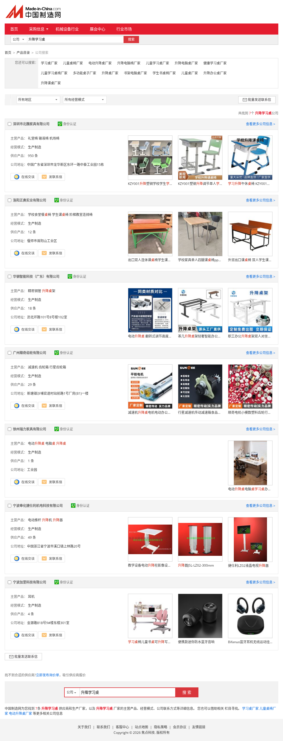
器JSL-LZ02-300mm (196, 565)
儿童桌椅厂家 (73, 63)
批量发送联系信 (259, 99)
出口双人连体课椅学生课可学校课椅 (150, 260)
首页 (14, 29)
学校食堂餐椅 (39, 214)
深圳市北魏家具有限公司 (31, 124)
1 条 (31, 461)
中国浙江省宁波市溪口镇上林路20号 (54, 546)
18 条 (32, 308)
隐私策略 (160, 727)
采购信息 (36, 29)
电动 (36, 443)
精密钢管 (34, 291)
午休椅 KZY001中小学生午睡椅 (250, 183)
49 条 (32, 537)
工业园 (32, 469)
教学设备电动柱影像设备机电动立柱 (150, 565)
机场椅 (54, 138)
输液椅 (44, 138)
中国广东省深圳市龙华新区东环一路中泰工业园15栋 (65, 164)
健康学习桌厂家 (215, 63)
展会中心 (97, 29)
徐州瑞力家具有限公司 (29, 429)
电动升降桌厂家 (100, 63)
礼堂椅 (33, 138)
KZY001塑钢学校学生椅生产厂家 (150, 183)
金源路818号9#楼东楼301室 (48, 622)
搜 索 (186, 692)
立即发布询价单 (47, 675)
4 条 (31, 614)
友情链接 (198, 727)
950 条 (33, 155)
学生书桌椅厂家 (164, 73)
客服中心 (122, 727)
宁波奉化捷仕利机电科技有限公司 (38, 505)
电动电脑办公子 (250, 489)
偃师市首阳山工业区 (42, 241)
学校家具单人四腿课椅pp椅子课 (200, 260)
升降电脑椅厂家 (128, 63)
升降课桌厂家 (51, 83)
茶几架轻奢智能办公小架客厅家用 (200, 336)
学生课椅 (60, 214)
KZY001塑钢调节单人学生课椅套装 (200, 183)
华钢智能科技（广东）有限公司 (36, 276)
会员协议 (179, 727)
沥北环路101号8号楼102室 (47, 317)
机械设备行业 (67, 29)
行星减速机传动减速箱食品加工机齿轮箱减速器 (200, 412)
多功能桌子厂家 (84, 73)
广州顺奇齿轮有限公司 (29, 352)
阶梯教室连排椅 (81, 214)
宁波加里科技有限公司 (29, 582)
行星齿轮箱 (57, 367)
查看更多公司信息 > (260, 124)
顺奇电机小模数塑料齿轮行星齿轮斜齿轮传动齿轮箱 (250, 412)
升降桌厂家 (110, 73)
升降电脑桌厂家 (186, 63)
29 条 (32, 384)
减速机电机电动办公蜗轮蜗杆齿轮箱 (150, 412)
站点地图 (141, 727)
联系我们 (103, 727)
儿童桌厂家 (189, 73)
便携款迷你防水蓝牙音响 (196, 642)
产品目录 (23, 52)
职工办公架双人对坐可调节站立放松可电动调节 (250, 336)
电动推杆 (34, 520)
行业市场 (124, 29)
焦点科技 (148, 732)
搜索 (131, 39)
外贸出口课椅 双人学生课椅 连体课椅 (250, 260)
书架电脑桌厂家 (135, 73)
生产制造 (34, 147)
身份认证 (69, 124)
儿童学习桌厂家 (157, 63)
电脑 (50, 443)
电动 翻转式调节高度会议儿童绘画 (150, 336)
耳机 (31, 596)
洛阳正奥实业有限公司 (29, 200)
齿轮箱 (44, 367)
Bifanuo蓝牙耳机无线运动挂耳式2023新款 (250, 642)
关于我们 (84, 727)
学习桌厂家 (49, 63)
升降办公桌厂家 (215, 73)
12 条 (32, 232)
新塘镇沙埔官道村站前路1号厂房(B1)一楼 (57, 393)
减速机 (33, 367)
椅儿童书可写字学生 (150, 642)
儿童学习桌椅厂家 (54, 73)
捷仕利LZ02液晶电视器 (248, 565)
